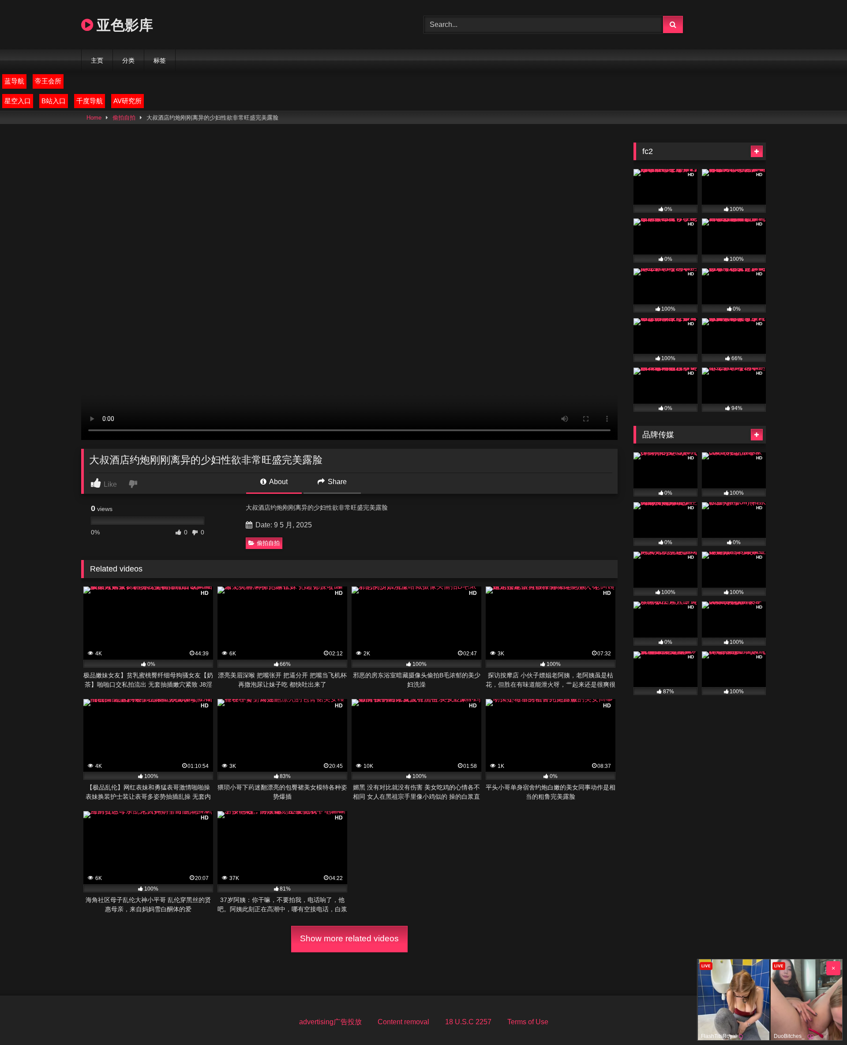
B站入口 (53, 101)
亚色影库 (123, 24)
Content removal (403, 1022)
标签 (160, 60)
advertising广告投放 (330, 1022)
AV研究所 (127, 101)
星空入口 (17, 101)
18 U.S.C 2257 (468, 1022)
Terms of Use (527, 1022)
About (278, 481)
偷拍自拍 (123, 117)
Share (336, 481)
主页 (97, 60)
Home (93, 117)
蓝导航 (14, 81)
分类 (128, 60)
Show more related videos (349, 938)
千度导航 (89, 101)
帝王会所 (48, 81)
